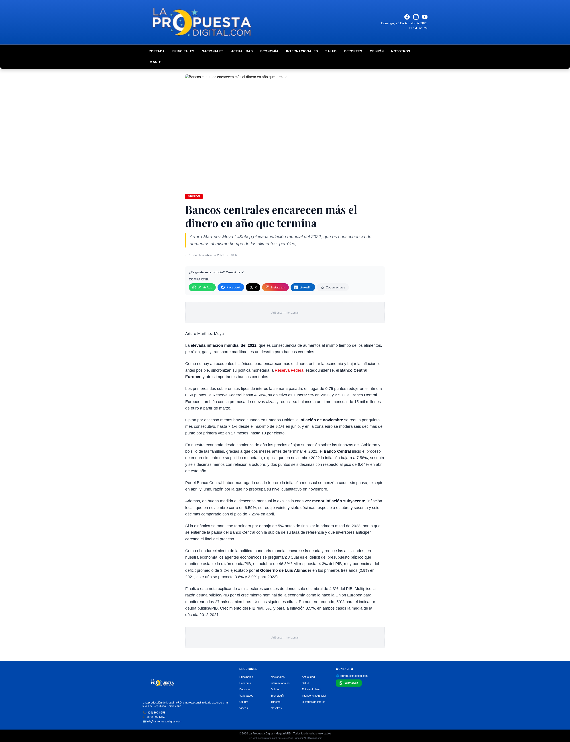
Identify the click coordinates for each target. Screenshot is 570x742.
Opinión (377, 51)
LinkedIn (305, 287)
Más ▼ (155, 62)
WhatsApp (205, 287)
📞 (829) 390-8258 (153, 712)
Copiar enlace (335, 287)
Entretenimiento (311, 689)
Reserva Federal (289, 370)
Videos (243, 708)
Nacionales (213, 51)
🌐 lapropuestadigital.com (352, 675)
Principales (183, 51)
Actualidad (242, 51)
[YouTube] (425, 17)
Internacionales (302, 51)
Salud (331, 51)
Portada (157, 51)
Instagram (278, 287)
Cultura (243, 701)
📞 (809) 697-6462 (153, 717)
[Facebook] (407, 17)
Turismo (276, 701)
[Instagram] (416, 17)
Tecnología (277, 695)
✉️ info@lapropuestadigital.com (161, 721)
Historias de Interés (313, 701)
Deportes (353, 51)
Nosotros (400, 51)
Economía (269, 51)
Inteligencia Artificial (314, 695)
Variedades (246, 695)
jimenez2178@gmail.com (308, 738)
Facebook (233, 287)
